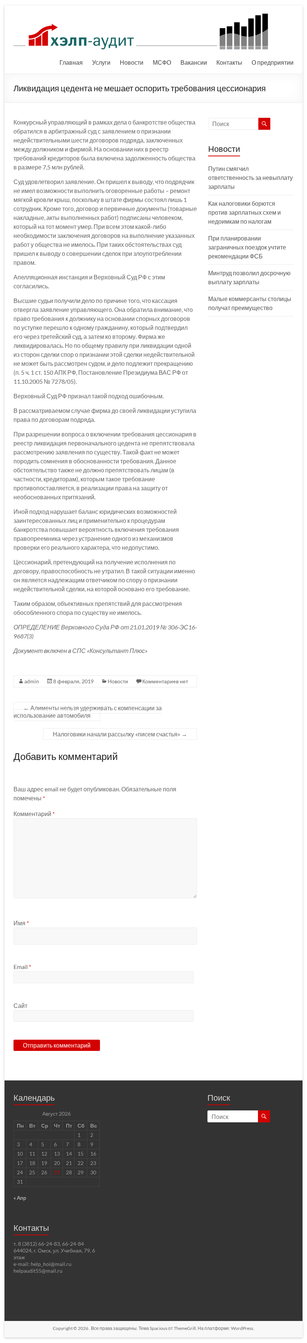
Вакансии (193, 62)
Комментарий (34, 813)
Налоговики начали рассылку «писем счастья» (120, 734)
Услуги (101, 62)
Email (22, 966)
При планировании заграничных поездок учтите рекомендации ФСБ (247, 247)
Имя (21, 922)
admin (31, 681)
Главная (71, 62)
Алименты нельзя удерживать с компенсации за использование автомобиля (87, 711)
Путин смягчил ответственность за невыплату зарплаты (250, 177)
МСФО (162, 62)
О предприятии (273, 62)
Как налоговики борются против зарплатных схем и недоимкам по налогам (244, 212)
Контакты (229, 62)
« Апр (19, 1198)
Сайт (20, 1005)
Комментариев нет (165, 681)
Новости (131, 62)
